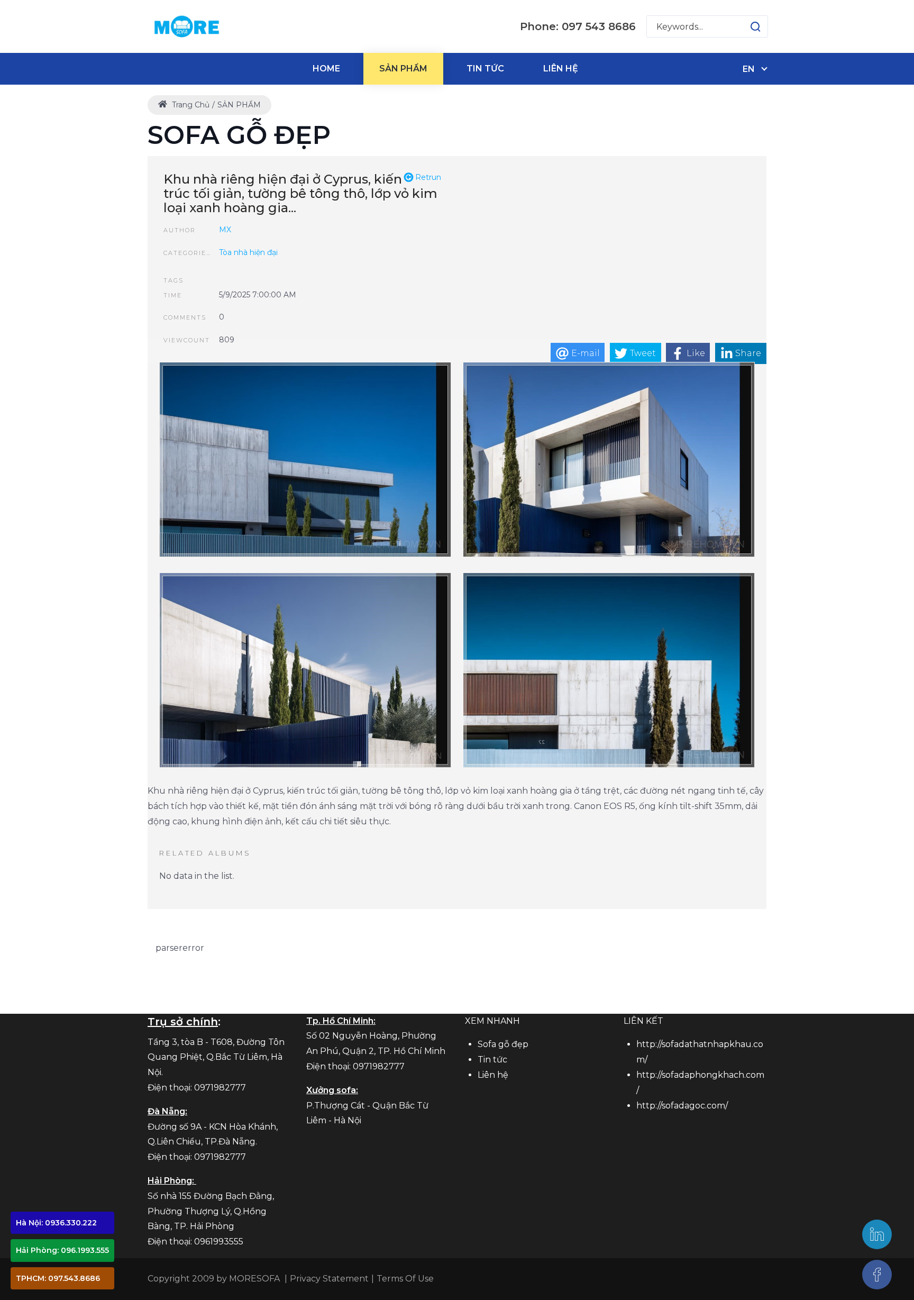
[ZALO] (877, 1234)
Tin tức (492, 1059)
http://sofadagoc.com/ (682, 1106)
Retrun (427, 177)
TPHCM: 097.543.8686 (58, 1278)
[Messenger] (877, 1274)
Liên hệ (493, 1075)
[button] (745, 26)
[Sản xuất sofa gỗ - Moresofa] (186, 26)
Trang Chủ (189, 105)
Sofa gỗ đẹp (503, 1044)
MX (225, 229)
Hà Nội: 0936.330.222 (56, 1223)
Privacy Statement (329, 1279)
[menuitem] (326, 69)
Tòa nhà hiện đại (248, 252)
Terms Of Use (405, 1279)
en (749, 69)
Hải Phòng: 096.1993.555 (62, 1250)
